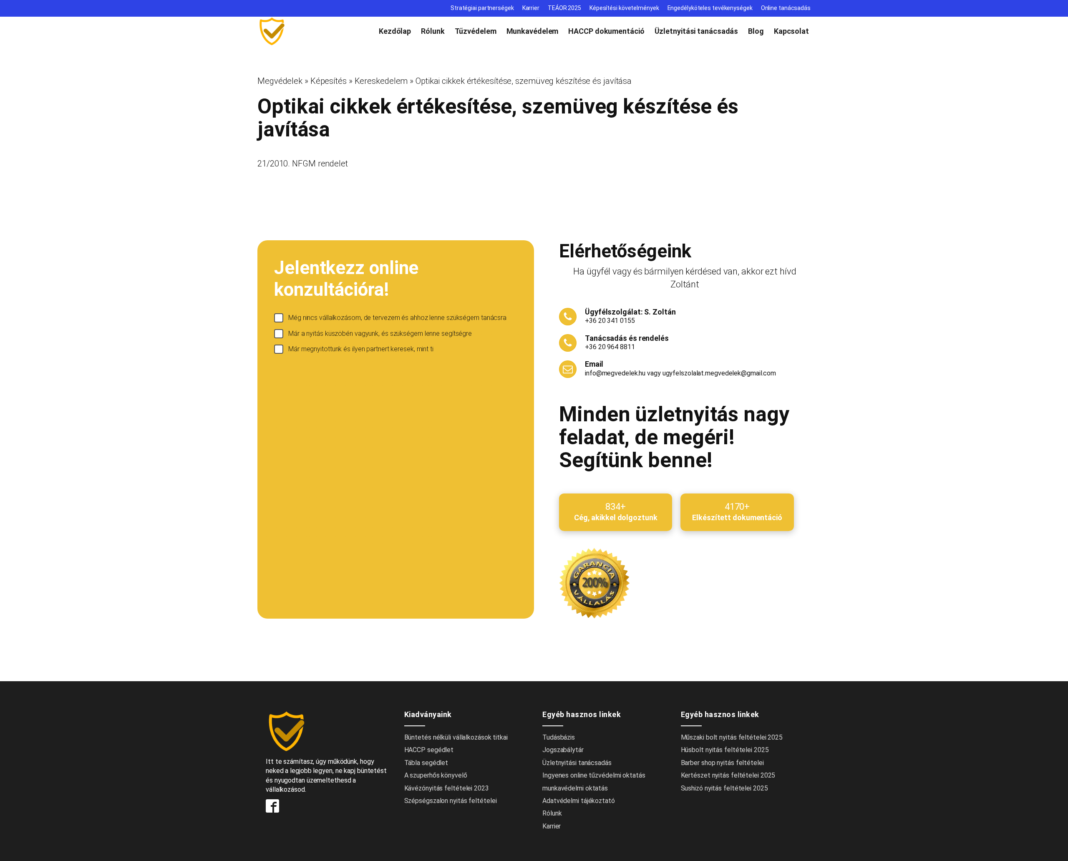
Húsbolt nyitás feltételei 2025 (725, 750)
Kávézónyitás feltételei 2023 (446, 788)
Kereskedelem (381, 81)
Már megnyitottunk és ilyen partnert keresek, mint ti (360, 349)
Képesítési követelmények (624, 8)
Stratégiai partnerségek (482, 8)
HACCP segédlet (429, 750)
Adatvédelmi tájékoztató (578, 801)
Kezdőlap (395, 31)
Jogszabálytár (563, 750)
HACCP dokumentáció (606, 31)
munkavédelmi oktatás (575, 788)
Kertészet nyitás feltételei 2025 (728, 775)
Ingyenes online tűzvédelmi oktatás (594, 775)
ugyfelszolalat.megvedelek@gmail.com (719, 373)
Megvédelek (279, 81)
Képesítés (328, 81)
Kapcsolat (791, 31)
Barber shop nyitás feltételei (722, 763)
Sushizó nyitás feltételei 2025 (724, 788)
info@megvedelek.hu (615, 373)
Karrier (530, 8)
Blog (756, 31)
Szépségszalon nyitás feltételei (450, 801)
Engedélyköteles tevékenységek (710, 8)
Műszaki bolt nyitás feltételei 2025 (732, 737)
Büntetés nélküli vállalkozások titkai (456, 737)
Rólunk (432, 31)
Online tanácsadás (786, 8)
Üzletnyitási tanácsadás (696, 31)
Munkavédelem (532, 31)
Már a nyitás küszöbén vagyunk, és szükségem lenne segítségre (380, 333)
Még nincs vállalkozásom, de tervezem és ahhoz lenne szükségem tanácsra (397, 318)
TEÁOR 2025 (564, 8)
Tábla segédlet (426, 763)
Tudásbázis (558, 737)
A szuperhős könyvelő (435, 775)
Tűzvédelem (475, 31)
